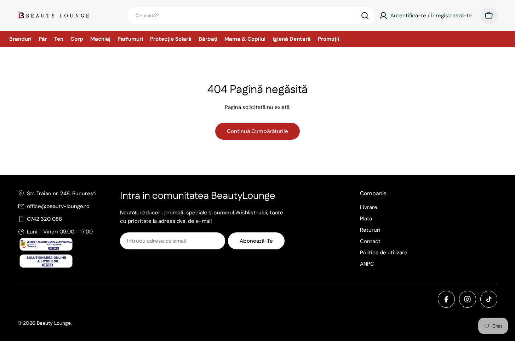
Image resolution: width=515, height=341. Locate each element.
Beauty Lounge (54, 323)
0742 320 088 (44, 218)
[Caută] (365, 15)
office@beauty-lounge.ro (58, 206)
